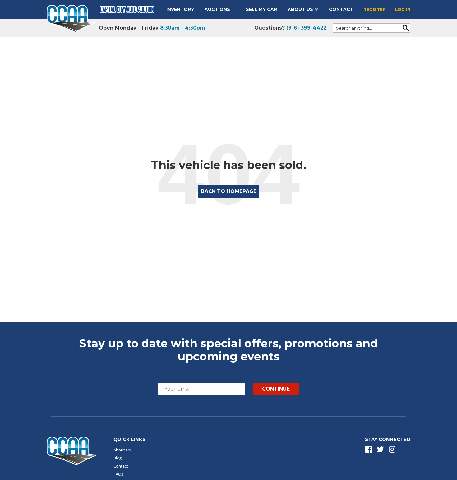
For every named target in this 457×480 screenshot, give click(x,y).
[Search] (405, 28)
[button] (368, 449)
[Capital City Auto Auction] (71, 18)
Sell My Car (261, 9)
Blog (117, 458)
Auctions (217, 9)
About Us (300, 9)
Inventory (180, 9)
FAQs (118, 474)
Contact (341, 9)
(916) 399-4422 (306, 28)
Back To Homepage (228, 191)
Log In (402, 9)
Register (374, 9)
